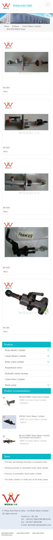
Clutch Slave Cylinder (15, 379)
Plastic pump (10, 385)
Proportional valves (13, 367)
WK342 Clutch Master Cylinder (32, 416)
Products (15, 26)
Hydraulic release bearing (16, 373)
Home (6, 26)
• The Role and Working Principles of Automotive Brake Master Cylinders (27, 462)
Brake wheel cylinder (14, 362)
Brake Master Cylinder (15, 350)
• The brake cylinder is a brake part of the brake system (26, 479)
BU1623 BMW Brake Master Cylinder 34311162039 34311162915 (34, 436)
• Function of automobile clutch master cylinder (23, 474)
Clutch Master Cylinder (31, 26)
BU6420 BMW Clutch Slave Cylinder (34, 397)
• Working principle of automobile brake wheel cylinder (26, 468)
